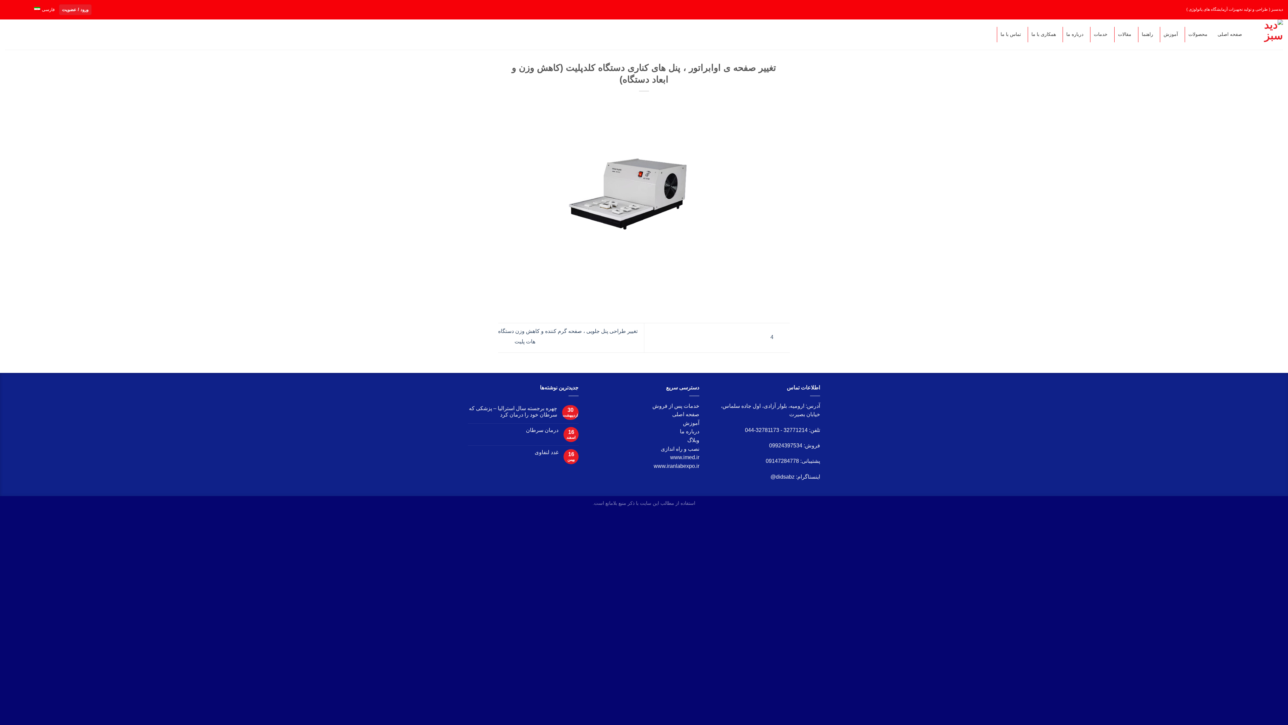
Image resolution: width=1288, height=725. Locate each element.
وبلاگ (693, 440)
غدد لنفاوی (546, 452)
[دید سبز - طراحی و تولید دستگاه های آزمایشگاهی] (1269, 34)
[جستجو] (11, 34)
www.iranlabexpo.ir (676, 466)
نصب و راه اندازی (680, 449)
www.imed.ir (684, 457)
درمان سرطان (542, 430)
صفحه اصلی (685, 414)
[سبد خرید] (25, 34)
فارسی (48, 9)
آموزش (691, 423)
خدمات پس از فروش (675, 406)
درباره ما (689, 431)
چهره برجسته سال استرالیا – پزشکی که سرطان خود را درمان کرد (513, 411)
